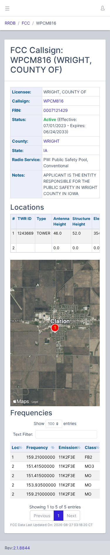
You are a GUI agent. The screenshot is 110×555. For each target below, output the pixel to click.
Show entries (55, 423)
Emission (68, 447)
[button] (102, 8)
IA (45, 150)
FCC (26, 23)
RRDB (10, 23)
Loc (15, 447)
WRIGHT (51, 141)
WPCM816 (53, 100)
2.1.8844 (21, 547)
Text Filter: (23, 434)
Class (90, 447)
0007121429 (55, 110)
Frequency (37, 447)
